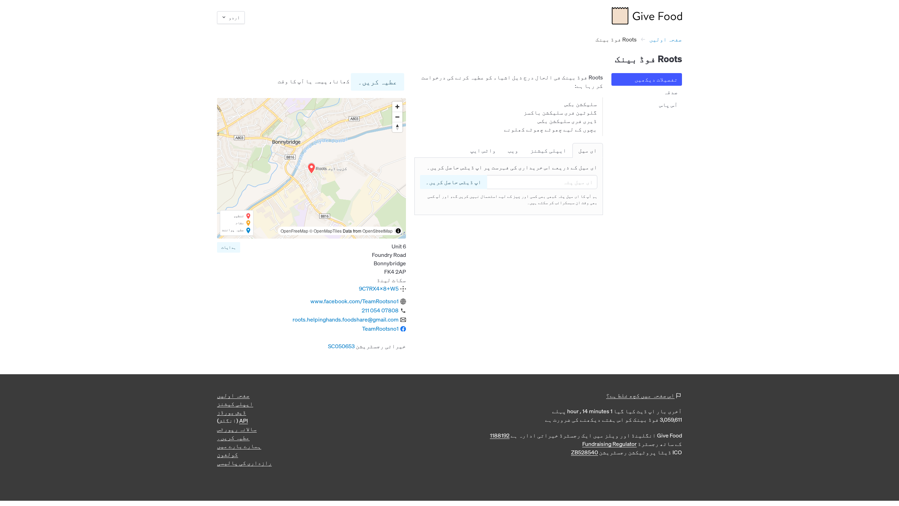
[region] (311, 168)
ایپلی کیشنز (235, 404)
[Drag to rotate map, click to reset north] (397, 127)
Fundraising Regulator (609, 444)
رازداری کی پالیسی (244, 463)
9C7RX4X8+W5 (379, 288)
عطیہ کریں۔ (377, 81)
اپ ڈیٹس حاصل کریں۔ (453, 182)
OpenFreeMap (294, 231)
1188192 (500, 435)
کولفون (227, 454)
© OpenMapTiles (325, 231)
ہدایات (228, 247)
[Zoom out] (397, 117)
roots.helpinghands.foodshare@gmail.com (346, 319)
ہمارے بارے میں (239, 446)
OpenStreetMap (377, 231)
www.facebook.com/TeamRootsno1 (354, 301)
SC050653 (341, 346)
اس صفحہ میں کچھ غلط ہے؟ (640, 395)
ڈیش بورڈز (231, 412)
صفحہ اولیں (665, 39)
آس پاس (668, 105)
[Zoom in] (397, 107)
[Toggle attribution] (398, 231)
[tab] (587, 150)
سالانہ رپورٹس (237, 429)
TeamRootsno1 (380, 328)
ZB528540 (584, 452)
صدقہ (671, 92)
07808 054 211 (380, 310)
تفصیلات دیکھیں (656, 79)
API (243, 420)
